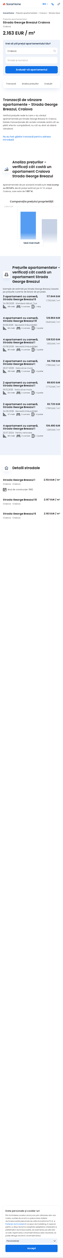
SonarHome (8, 13)
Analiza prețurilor (30, 83)
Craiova (43, 13)
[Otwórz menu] (58, 4)
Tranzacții (11, 83)
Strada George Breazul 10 (20, 499)
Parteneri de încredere (15, 1224)
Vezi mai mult (31, 243)
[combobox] (29, 51)
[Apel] (53, 4)
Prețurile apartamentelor (26, 13)
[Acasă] (12, 4)
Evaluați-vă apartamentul (31, 69)
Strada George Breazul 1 (19, 480)
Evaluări (48, 83)
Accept (31, 1248)
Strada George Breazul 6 (19, 513)
